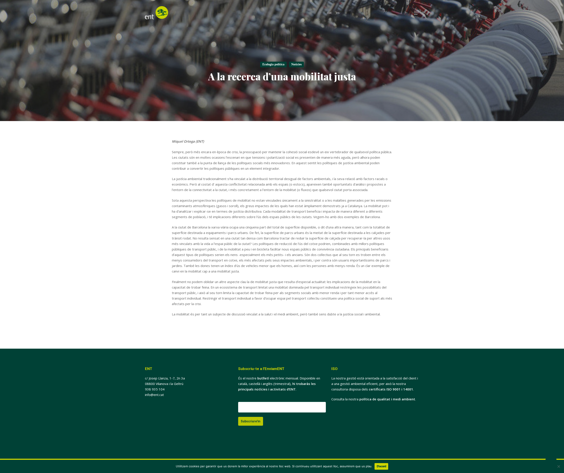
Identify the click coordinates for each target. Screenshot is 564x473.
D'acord (381, 466)
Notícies (296, 64)
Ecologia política (273, 64)
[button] (416, 13)
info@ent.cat (154, 394)
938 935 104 (155, 389)
